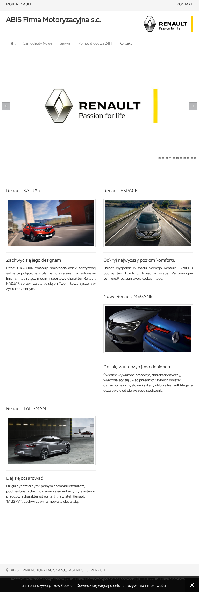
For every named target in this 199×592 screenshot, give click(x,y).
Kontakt (125, 43)
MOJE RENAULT (18, 4)
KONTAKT (185, 4)
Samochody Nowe (37, 43)
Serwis (65, 43)
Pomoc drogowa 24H (95, 43)
